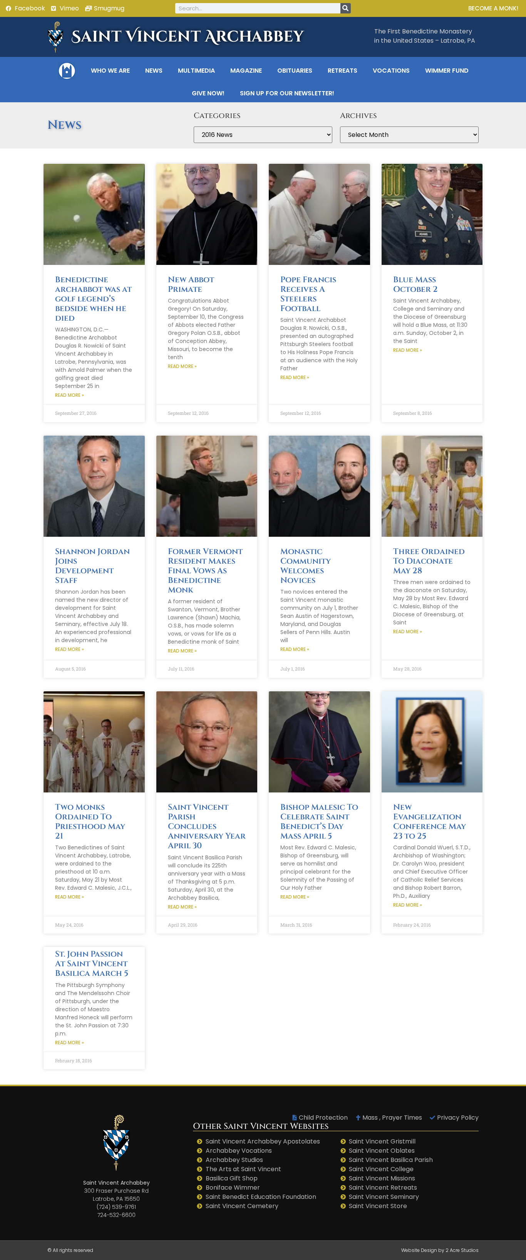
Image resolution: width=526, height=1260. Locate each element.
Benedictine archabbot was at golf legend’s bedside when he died (93, 299)
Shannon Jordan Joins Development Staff (92, 566)
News (153, 70)
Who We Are (110, 70)
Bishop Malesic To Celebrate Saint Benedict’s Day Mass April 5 (319, 822)
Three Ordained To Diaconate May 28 (429, 561)
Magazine (246, 70)
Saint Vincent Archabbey (187, 37)
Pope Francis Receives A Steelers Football (308, 295)
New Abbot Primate (191, 285)
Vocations (391, 70)
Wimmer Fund (447, 70)
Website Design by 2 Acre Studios (440, 1250)
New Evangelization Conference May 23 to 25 (429, 822)
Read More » (69, 395)
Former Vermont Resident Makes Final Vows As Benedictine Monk (205, 571)
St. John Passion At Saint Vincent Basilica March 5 (91, 964)
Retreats (342, 70)
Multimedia (196, 70)
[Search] (345, 8)
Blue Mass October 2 (415, 285)
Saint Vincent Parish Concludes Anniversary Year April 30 (207, 827)
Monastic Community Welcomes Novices (305, 566)
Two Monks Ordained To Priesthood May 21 (90, 822)
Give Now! (208, 93)
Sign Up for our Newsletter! (287, 93)
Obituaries (294, 70)
